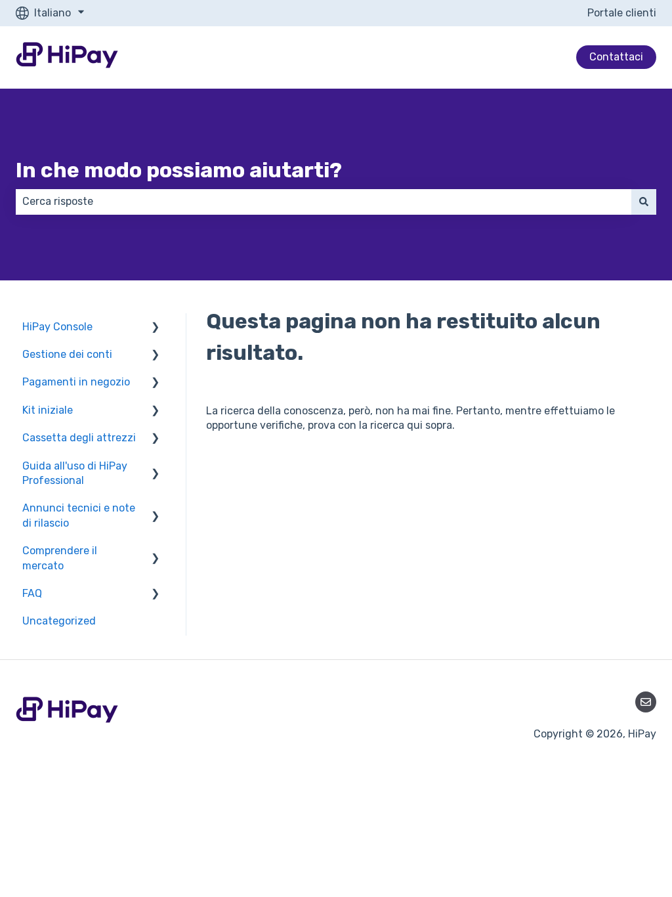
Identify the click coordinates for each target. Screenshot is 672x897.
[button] (155, 328)
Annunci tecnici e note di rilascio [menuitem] (78, 515)
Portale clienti (621, 13)
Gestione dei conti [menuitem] (67, 354)
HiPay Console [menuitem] (57, 326)
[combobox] (323, 201)
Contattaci (616, 57)
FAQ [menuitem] (32, 593)
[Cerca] (643, 201)
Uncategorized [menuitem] (59, 621)
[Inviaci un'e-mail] (645, 701)
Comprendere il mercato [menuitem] (59, 557)
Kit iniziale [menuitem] (47, 410)
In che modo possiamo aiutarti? (179, 170)
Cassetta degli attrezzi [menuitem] (79, 437)
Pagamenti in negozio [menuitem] (76, 382)
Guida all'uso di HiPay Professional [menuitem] (74, 473)
